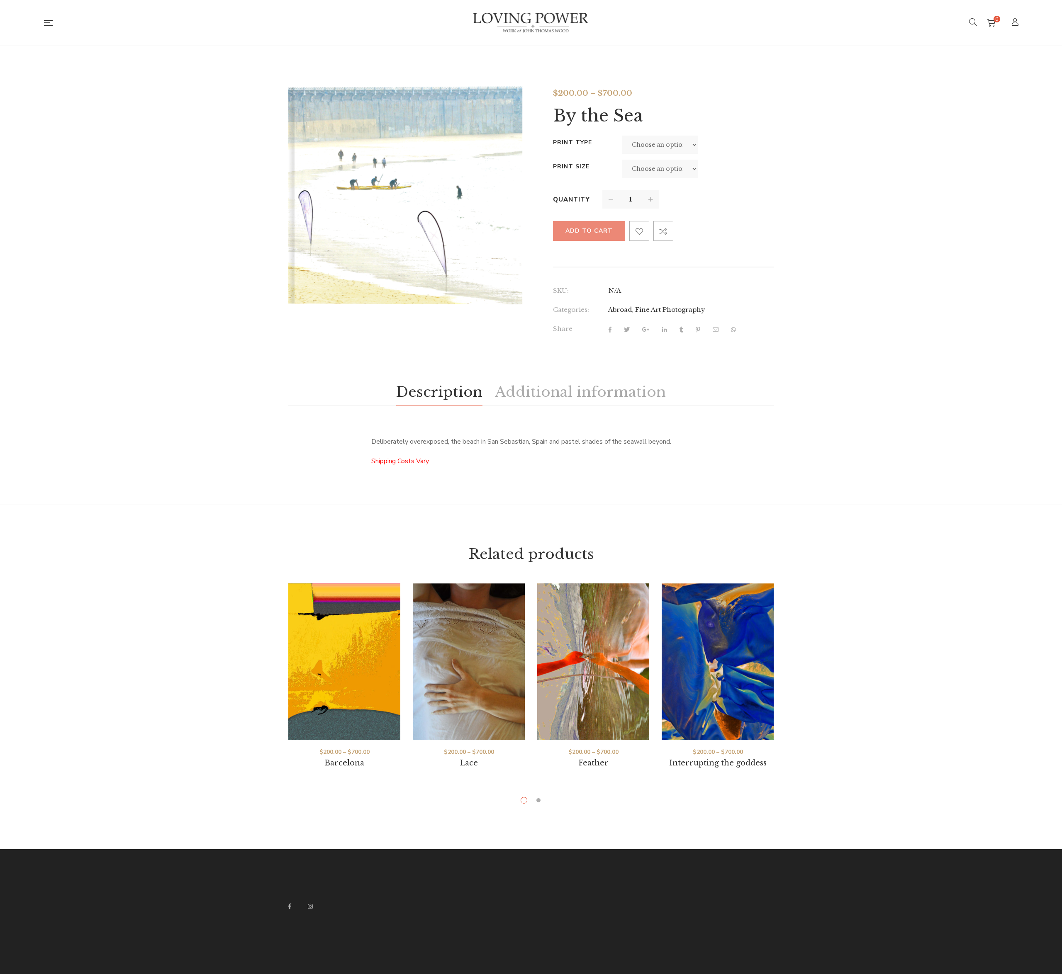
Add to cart (589, 231)
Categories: (571, 309)
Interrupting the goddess (718, 763)
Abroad (620, 309)
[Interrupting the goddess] (718, 661)
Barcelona (344, 763)
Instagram (310, 906)
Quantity (571, 199)
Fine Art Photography (670, 309)
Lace (469, 763)
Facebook (289, 906)
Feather (593, 763)
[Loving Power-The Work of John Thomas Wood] (531, 23)
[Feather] (593, 661)
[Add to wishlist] (639, 231)
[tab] (439, 392)
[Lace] (469, 661)
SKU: (561, 290)
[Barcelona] (344, 661)
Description (439, 392)
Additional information (580, 392)
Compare (663, 231)
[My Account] (1016, 23)
